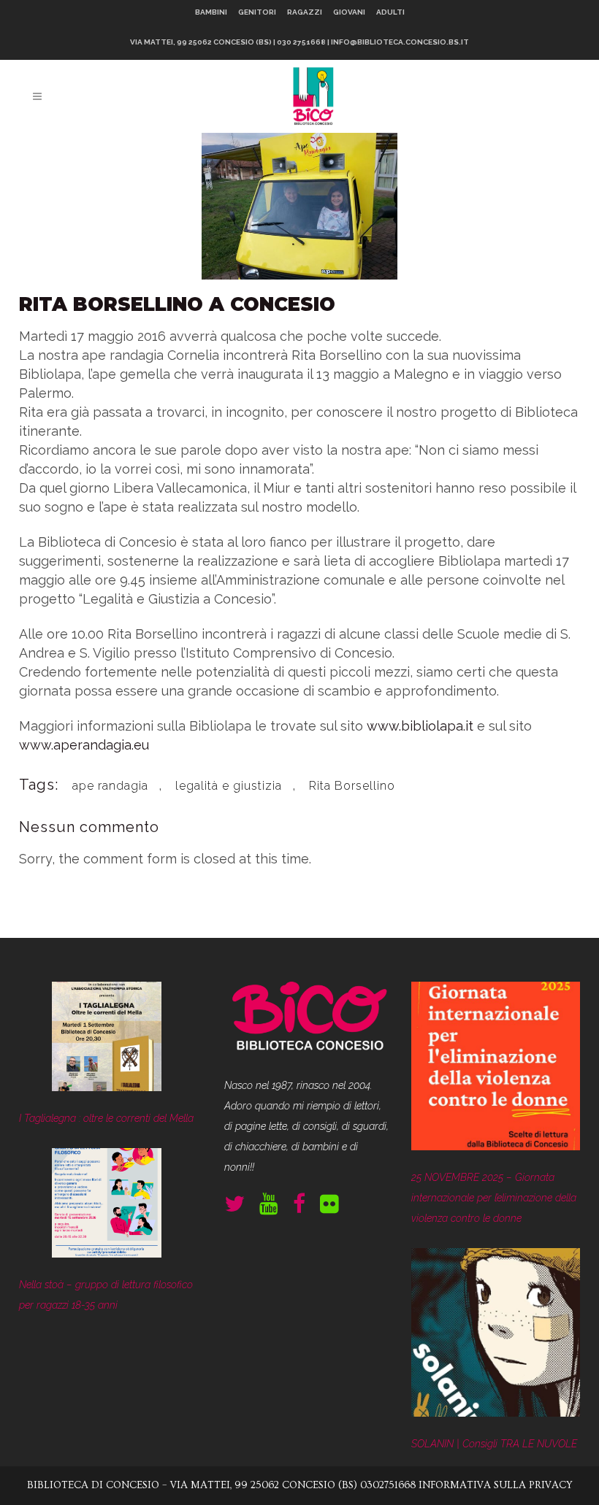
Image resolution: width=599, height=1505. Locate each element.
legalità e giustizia (228, 786)
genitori (257, 12)
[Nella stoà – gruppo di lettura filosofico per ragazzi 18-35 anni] (106, 1206)
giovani (349, 12)
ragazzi (304, 12)
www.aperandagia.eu (84, 744)
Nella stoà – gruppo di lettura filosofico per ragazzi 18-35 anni (106, 1295)
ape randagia (110, 786)
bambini (211, 12)
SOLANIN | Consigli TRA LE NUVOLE (494, 1444)
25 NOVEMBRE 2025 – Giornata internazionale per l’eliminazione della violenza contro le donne (493, 1197)
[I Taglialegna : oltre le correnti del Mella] (106, 1040)
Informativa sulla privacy (496, 1485)
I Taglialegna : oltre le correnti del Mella (106, 1118)
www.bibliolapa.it (420, 726)
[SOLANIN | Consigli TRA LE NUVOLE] (495, 1335)
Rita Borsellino (352, 786)
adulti (390, 12)
